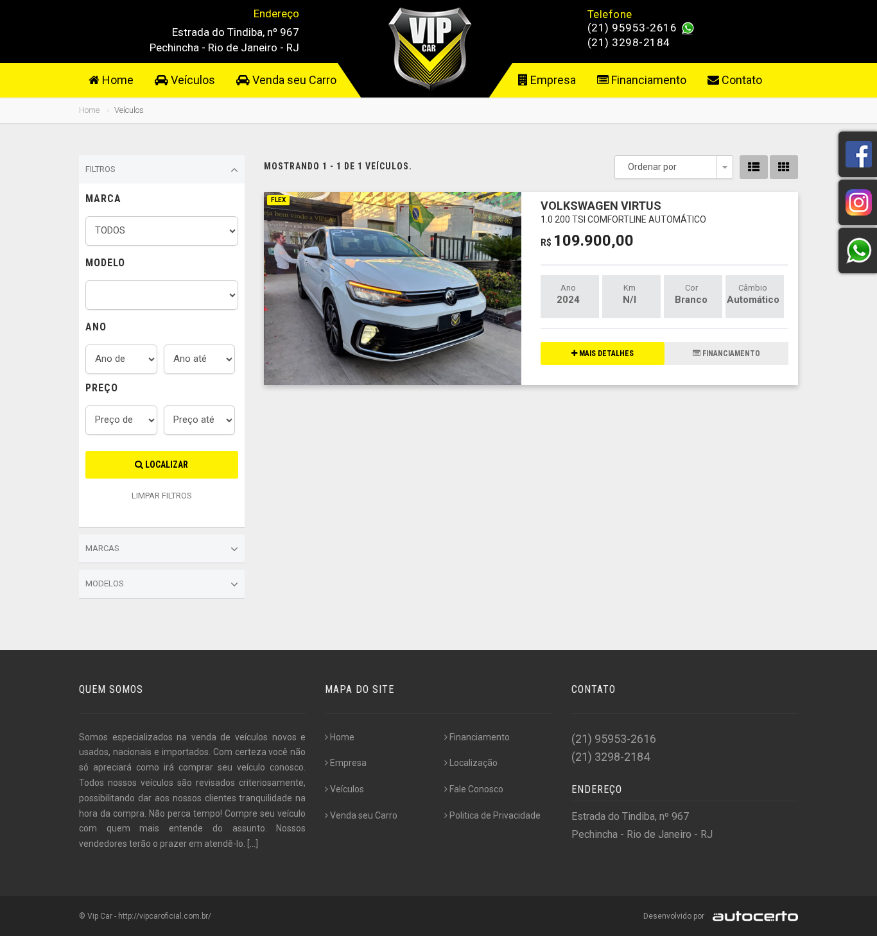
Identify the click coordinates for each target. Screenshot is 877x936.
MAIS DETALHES (605, 353)
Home (117, 80)
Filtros (100, 169)
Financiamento (647, 80)
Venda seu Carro (293, 80)
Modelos (104, 583)
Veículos (191, 80)
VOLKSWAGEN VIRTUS (623, 211)
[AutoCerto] (752, 916)
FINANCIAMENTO (730, 353)
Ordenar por (652, 167)
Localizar (165, 464)
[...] (252, 843)
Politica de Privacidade (495, 815)
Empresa (552, 80)
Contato (740, 80)
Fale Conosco (476, 789)
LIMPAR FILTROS (162, 495)
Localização (473, 763)
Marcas (102, 548)
